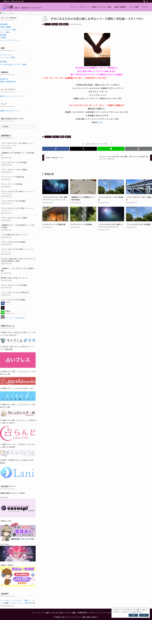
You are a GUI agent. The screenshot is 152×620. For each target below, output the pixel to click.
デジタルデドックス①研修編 (11, 185)
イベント (47, 24)
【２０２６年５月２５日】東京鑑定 (14, 286)
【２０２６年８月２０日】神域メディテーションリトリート (17, 210)
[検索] (147, 1)
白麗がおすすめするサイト (10, 111)
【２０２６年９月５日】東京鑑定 (13, 202)
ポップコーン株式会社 (23, 603)
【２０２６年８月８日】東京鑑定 (13, 243)
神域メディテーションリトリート (12, 96)
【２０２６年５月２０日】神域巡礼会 (15, 293)
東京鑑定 (3, 35)
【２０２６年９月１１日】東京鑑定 (14, 163)
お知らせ (54, 24)
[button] (55, 149)
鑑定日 (66, 24)
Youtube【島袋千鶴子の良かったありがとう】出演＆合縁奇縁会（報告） (18, 261)
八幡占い (26, 600)
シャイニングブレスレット (10, 40)
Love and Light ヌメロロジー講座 (13, 64)
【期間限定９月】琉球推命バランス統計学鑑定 (17, 155)
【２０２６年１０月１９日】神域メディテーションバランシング (17, 145)
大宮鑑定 (3, 37)
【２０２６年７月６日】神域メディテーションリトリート (17, 251)
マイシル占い (5, 600)
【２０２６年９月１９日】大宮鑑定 (14, 170)
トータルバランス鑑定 (8, 29)
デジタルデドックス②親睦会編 (12, 178)
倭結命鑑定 (4, 24)
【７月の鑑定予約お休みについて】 (14, 235)
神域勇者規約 (82, 612)
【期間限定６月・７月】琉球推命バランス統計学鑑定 (17, 227)
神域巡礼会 (4, 79)
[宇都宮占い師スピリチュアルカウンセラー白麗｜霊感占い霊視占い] (22, 7)
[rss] (144, 1)
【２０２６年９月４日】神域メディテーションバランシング (17, 193)
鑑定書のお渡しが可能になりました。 (15, 279)
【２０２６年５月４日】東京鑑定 (13, 300)
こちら (100, 122)
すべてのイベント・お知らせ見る (12, 318)
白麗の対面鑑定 (6, 27)
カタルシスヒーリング (97, 612)
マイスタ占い (17, 600)
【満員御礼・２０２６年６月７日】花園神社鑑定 (17, 270)
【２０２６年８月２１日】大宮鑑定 (14, 219)
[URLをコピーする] (138, 149)
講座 (60, 24)
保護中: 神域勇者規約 (8, 81)
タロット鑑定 (5, 32)
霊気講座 (3, 61)
